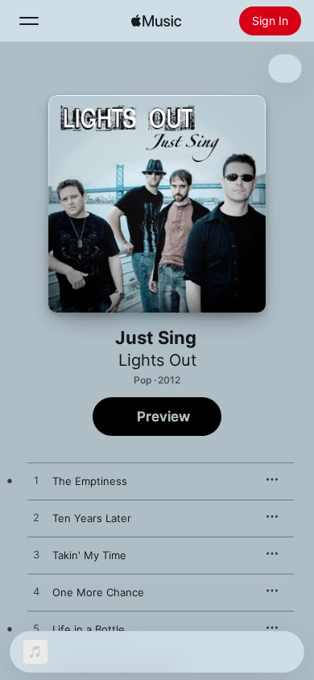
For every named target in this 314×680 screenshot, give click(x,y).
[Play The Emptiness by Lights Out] (36, 481)
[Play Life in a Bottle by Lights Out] (36, 629)
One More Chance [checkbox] (98, 592)
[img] (156, 21)
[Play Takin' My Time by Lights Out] (36, 555)
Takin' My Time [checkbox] (89, 555)
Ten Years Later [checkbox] (91, 518)
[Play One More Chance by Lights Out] (36, 592)
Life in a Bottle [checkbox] (88, 629)
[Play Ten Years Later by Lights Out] (36, 518)
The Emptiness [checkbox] (89, 481)
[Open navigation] (29, 21)
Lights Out (157, 360)
